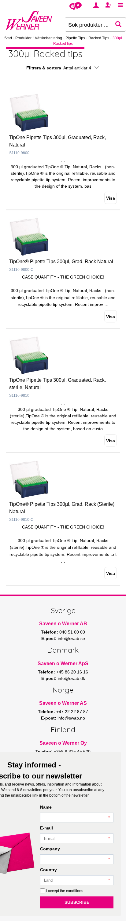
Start (8, 38)
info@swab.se (71, 638)
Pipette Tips (75, 38)
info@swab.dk (71, 678)
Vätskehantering (48, 38)
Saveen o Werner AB (63, 623)
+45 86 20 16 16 (72, 671)
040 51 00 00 (72, 632)
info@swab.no (71, 718)
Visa (110, 198)
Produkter (23, 38)
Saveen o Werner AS (63, 703)
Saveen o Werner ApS (63, 663)
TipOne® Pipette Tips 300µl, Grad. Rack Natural (61, 261)
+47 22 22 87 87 (72, 711)
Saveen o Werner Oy (63, 743)
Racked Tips (98, 38)
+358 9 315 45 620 (72, 751)
